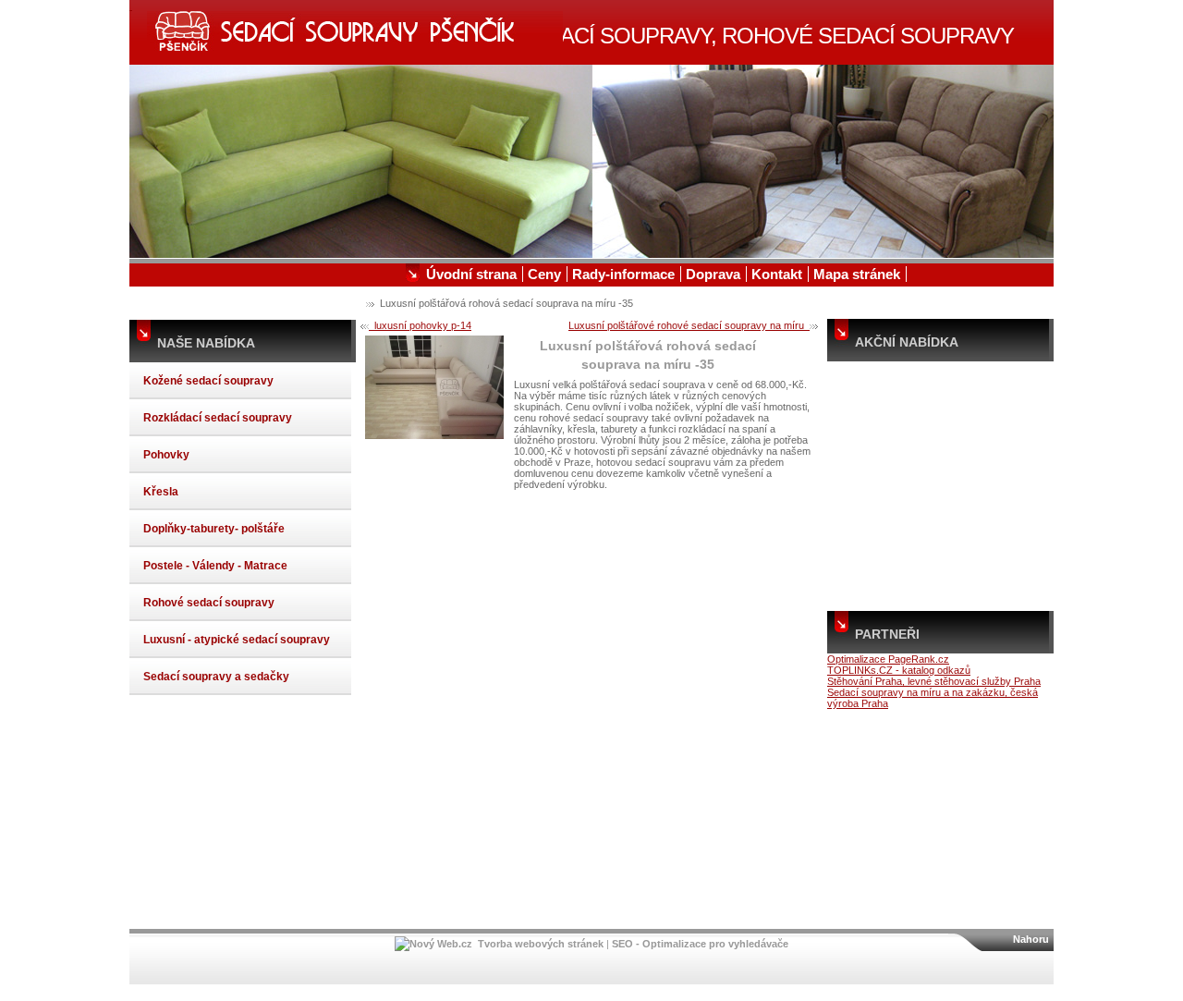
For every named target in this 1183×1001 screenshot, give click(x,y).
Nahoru (1031, 939)
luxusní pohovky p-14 (420, 325)
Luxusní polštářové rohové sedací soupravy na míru (689, 325)
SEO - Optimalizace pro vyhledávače (700, 943)
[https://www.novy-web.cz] (433, 943)
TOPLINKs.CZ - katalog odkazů (898, 670)
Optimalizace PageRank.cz (888, 659)
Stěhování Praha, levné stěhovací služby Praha (934, 681)
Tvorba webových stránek (541, 943)
